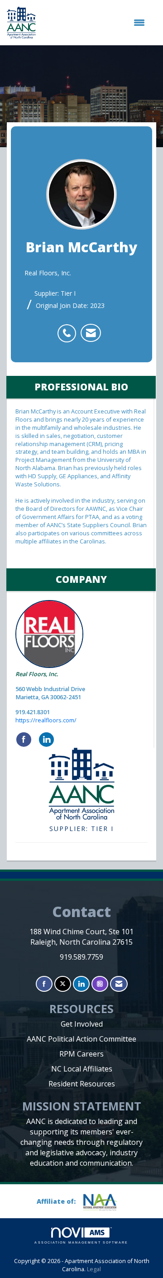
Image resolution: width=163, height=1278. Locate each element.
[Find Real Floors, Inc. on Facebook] (23, 739)
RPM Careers (81, 1054)
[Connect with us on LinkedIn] (81, 984)
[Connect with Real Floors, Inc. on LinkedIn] (46, 739)
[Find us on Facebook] (44, 984)
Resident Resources (81, 1084)
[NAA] (103, 1202)
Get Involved (82, 1024)
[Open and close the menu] (94, 23)
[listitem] (69, 328)
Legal (94, 1269)
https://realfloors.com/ (46, 720)
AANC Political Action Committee (81, 1039)
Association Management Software (81, 1242)
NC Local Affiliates (81, 1069)
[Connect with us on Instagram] (99, 984)
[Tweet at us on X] (62, 984)
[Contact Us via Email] (119, 984)
